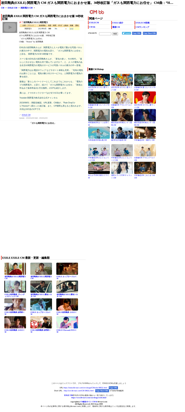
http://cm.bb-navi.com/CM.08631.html (79, 391)
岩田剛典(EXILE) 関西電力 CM (15, 278)
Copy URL (137, 33)
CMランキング (142, 27)
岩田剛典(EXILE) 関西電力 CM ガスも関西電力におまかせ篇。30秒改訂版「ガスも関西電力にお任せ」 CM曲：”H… (87, 2)
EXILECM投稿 (143, 23)
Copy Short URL (149, 33)
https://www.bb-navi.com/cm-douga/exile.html (88, 398)
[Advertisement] (124, 53)
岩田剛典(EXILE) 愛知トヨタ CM (41, 295)
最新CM (116, 27)
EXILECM (94, 23)
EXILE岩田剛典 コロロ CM (67, 313)
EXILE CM (12, 8)
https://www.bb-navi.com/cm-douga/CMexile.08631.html (85, 388)
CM (2, 8)
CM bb (92, 27)
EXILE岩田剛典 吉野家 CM (15, 313)
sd (72, 28)
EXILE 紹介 (117, 23)
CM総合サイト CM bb (88, 402)
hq (71, 28)
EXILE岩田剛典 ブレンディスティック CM (15, 295)
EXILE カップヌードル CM (67, 278)
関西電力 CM (27, 8)
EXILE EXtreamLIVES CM (67, 331)
